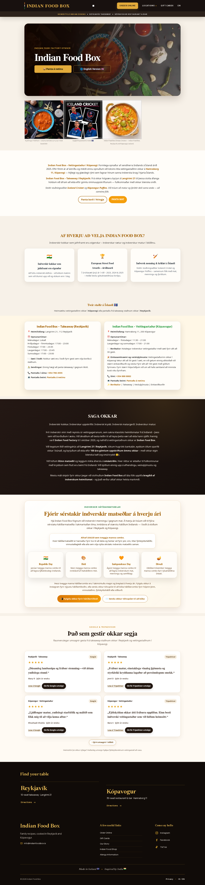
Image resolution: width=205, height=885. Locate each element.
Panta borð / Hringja (92, 199)
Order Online (128, 6)
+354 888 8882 (123, 376)
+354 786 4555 (55, 372)
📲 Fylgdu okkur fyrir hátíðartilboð (79, 598)
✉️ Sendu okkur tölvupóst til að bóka (125, 598)
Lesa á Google (34, 686)
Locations (149, 6)
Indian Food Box (40, 826)
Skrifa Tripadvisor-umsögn (139, 686)
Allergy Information (109, 854)
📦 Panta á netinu (53, 68)
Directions (26, 802)
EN (179, 6)
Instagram (165, 832)
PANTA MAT (118, 199)
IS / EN (181, 879)
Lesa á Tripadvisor (116, 686)
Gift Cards (167, 6)
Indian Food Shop (108, 849)
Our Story (104, 843)
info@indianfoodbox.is (35, 843)
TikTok (163, 847)
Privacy (169, 879)
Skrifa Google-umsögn (54, 686)
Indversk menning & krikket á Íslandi (155, 263)
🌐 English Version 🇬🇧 (92, 68)
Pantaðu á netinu (56, 377)
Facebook (165, 839)
